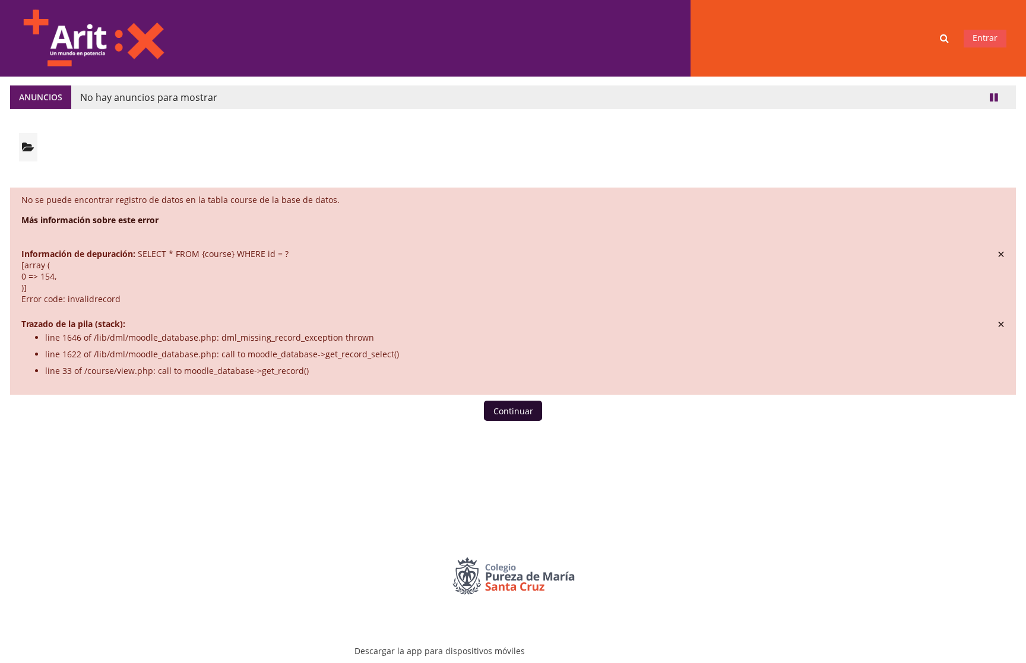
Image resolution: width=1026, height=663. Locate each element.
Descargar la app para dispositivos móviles (439, 650)
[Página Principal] (93, 37)
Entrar (985, 37)
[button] (945, 38)
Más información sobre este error (90, 220)
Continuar (513, 411)
